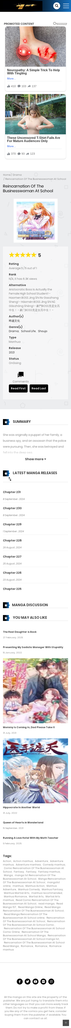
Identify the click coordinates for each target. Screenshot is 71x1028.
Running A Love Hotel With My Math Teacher (30, 838)
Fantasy (19, 871)
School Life (28, 331)
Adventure (41, 861)
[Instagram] (51, 982)
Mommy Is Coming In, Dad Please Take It (29, 727)
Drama (17, 174)
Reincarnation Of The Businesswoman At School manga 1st (34, 937)
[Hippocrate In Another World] (35, 771)
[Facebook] (20, 982)
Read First (18, 388)
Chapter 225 (12, 589)
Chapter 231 (12, 492)
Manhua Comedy (29, 889)
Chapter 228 (12, 540)
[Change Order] (10, 479)
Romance (27, 946)
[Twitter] (28, 982)
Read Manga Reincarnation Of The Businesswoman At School (33, 908)
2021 (12, 352)
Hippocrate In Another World (21, 807)
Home (7, 174)
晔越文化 (14, 321)
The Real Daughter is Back (19, 632)
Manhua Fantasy (52, 889)
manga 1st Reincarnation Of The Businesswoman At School (29, 877)
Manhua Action (35, 886)
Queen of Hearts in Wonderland (23, 822)
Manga (8, 875)
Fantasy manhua (49, 871)
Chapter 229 (12, 524)
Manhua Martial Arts (16, 893)
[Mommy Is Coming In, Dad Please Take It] (35, 691)
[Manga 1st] (22, 6)
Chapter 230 (12, 508)
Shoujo (42, 331)
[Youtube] (35, 982)
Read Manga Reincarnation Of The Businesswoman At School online (25, 916)
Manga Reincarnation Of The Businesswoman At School (34, 880)
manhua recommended (46, 893)
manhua (18, 886)
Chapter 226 (12, 573)
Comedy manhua (54, 864)
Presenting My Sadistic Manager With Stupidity (33, 647)
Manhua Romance (15, 896)
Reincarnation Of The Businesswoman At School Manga (26, 933)
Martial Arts (36, 896)
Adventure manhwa (28, 864)
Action (7, 861)
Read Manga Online (30, 907)
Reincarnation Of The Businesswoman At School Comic (34, 923)
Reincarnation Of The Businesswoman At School (35, 179)
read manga (46, 903)
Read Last (39, 388)
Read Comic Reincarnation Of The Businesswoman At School (31, 901)
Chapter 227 (12, 557)
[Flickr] (43, 982)
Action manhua (23, 861)
